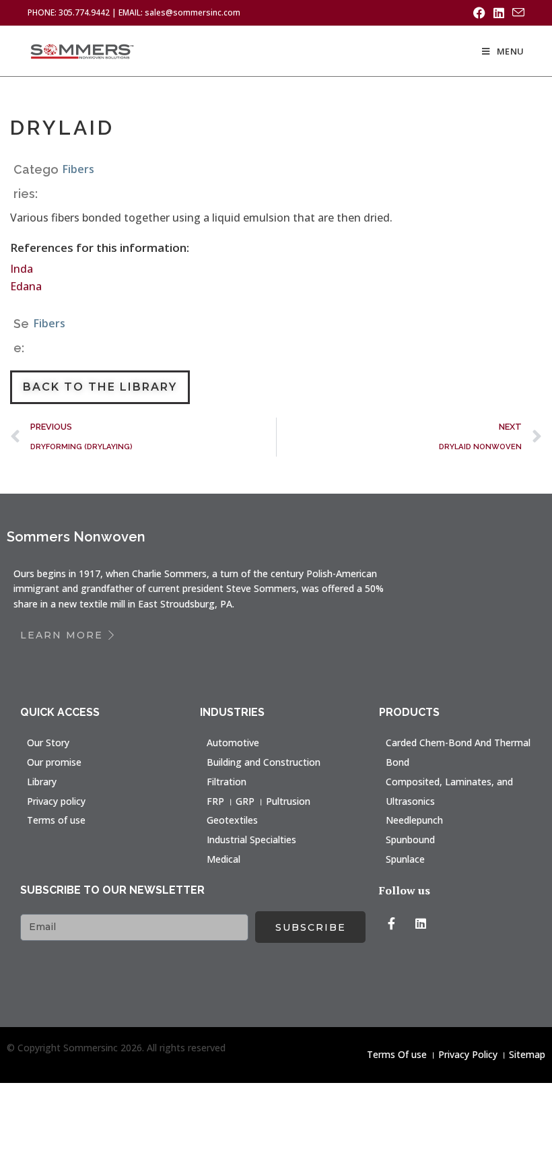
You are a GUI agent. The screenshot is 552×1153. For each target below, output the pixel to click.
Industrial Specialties (251, 839)
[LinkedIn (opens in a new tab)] (498, 13)
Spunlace (405, 859)
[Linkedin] (421, 923)
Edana (26, 286)
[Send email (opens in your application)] (516, 13)
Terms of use (56, 820)
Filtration (226, 781)
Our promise (54, 762)
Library (42, 781)
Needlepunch (414, 820)
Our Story (48, 742)
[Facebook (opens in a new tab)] (479, 13)
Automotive (233, 742)
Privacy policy (56, 801)
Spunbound (410, 839)
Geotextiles (232, 820)
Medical (223, 859)
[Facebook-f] (391, 923)
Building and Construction (263, 762)
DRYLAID (62, 127)
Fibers (78, 169)
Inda (21, 268)
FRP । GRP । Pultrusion (258, 801)
